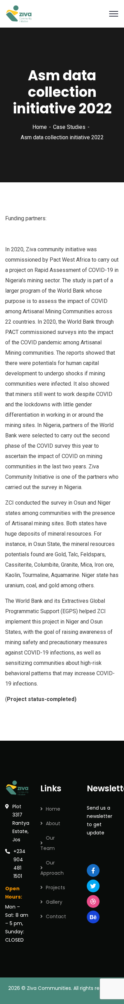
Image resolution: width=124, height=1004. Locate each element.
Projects (55, 887)
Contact (56, 916)
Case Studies (69, 127)
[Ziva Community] (19, 13)
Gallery (54, 902)
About (53, 823)
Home (39, 127)
